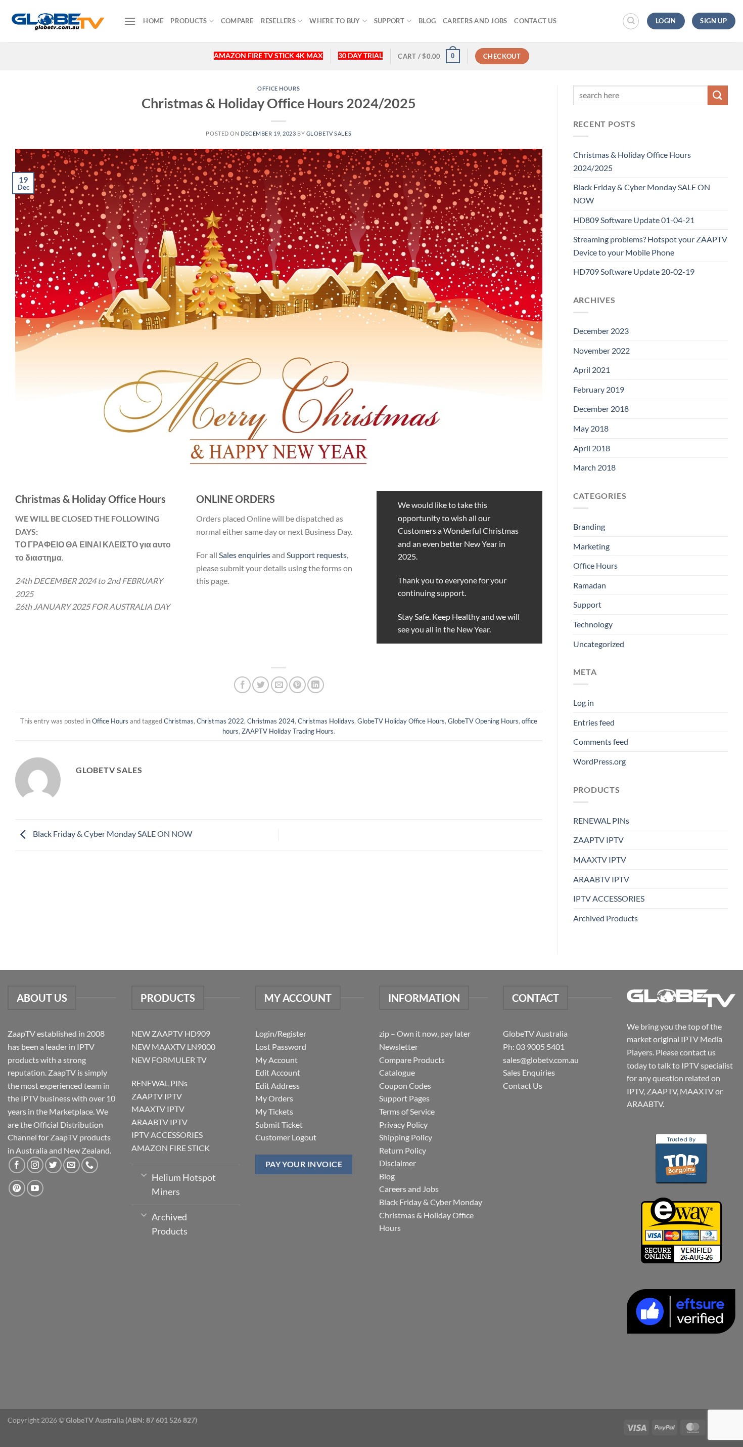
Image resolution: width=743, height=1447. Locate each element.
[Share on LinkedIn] (315, 684)
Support (389, 21)
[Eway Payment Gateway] (681, 1229)
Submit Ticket (279, 1124)
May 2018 (591, 428)
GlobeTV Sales (328, 133)
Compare (237, 21)
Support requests (317, 555)
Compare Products (412, 1060)
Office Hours (278, 88)
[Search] (631, 21)
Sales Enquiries (529, 1072)
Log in (583, 702)
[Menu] (130, 21)
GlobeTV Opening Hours (483, 721)
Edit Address (277, 1085)
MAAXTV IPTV (599, 859)
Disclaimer (397, 1163)
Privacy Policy (403, 1124)
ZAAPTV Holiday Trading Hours (288, 731)
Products (188, 21)
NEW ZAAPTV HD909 (170, 1033)
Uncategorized (598, 644)
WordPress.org (599, 761)
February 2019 (598, 389)
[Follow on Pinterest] (17, 1188)
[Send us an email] (71, 1165)
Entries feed (594, 722)
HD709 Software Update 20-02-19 (633, 271)
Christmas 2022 (220, 721)
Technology (593, 624)
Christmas (179, 721)
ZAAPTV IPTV (598, 839)
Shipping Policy (405, 1137)
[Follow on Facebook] (17, 1165)
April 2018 (591, 448)
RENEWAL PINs (601, 820)
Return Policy (402, 1150)
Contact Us (535, 21)
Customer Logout (285, 1137)
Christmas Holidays (326, 721)
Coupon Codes (405, 1085)
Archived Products (605, 918)
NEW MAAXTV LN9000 (173, 1046)
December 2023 (601, 330)
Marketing (591, 546)
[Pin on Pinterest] (297, 684)
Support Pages (404, 1098)
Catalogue (397, 1072)
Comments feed (600, 741)
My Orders (274, 1098)
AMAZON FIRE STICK (170, 1148)
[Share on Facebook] (242, 684)
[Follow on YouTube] (35, 1188)
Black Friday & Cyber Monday (430, 1202)
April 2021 (591, 369)
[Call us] (89, 1165)
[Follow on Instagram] (35, 1165)
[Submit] (718, 95)
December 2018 (601, 408)
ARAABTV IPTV (601, 879)
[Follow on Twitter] (53, 1165)
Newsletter (398, 1046)
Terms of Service (407, 1111)
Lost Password (280, 1046)
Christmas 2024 (271, 721)
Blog (427, 21)
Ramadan (589, 585)
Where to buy (334, 21)
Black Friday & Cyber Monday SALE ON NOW (111, 834)
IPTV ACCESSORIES (608, 898)
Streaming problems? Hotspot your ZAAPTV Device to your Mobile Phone (650, 245)
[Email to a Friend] (279, 684)
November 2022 (601, 350)
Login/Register (280, 1033)
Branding (589, 526)
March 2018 (594, 467)
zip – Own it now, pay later (425, 1033)
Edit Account (277, 1072)
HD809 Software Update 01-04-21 (633, 220)
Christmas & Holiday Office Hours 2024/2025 (632, 161)
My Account (276, 1060)
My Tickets (274, 1111)
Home (153, 21)
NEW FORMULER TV (169, 1060)
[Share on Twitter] (260, 684)
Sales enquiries (244, 555)
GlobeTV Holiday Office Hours (401, 721)
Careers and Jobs (475, 21)
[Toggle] (144, 1174)
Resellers (278, 21)
